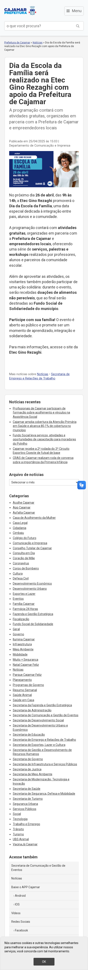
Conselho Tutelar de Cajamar (32, 548)
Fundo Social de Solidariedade (33, 624)
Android (20, 895)
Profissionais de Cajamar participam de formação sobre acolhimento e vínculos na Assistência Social (41, 412)
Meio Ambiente (23, 649)
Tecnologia (20, 819)
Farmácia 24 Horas (25, 609)
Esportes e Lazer (24, 593)
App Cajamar (22, 507)
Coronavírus (21, 563)
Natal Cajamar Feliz (26, 664)
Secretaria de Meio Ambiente (32, 774)
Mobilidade (20, 654)
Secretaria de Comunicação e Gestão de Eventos (45, 715)
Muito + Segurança (25, 659)
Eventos (18, 598)
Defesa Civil (21, 578)
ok (44, 961)
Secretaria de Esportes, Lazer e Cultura (39, 745)
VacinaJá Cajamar (25, 844)
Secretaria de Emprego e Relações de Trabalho (44, 739)
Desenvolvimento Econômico (32, 583)
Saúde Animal (22, 695)
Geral (16, 629)
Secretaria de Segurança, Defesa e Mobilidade (44, 793)
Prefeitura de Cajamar (20, 10)
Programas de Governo (28, 685)
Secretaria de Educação (29, 734)
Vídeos (16, 913)
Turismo (18, 834)
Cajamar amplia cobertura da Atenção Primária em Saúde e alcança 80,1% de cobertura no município (44, 426)
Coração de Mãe (24, 558)
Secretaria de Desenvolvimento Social (38, 720)
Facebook (21, 930)
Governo (18, 634)
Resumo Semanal (25, 690)
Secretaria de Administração (32, 710)
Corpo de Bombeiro (26, 568)
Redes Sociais (20, 921)
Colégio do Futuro (24, 538)
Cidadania (19, 528)
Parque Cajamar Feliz (27, 674)
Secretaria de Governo (28, 759)
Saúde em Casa (23, 700)
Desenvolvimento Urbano (30, 588)
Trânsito (18, 829)
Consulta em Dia (24, 553)
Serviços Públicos (24, 809)
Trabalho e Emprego (26, 824)
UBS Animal (21, 839)
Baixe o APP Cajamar (25, 887)
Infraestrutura (22, 644)
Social (17, 814)
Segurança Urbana (25, 804)
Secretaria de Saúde (26, 788)
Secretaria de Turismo (28, 798)
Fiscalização (21, 619)
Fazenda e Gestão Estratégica (33, 614)
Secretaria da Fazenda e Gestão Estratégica (42, 705)
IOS (17, 904)
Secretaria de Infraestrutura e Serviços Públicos (45, 764)
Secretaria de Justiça (27, 769)
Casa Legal (20, 523)
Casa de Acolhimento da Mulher (34, 517)
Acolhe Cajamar (23, 502)
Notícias (38, 42)
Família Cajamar (24, 603)
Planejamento (22, 680)
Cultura (18, 573)
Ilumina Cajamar (24, 639)
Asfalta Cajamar (24, 512)
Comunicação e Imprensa (30, 543)
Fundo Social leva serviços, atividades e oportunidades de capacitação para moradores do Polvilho (44, 439)
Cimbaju (18, 533)
